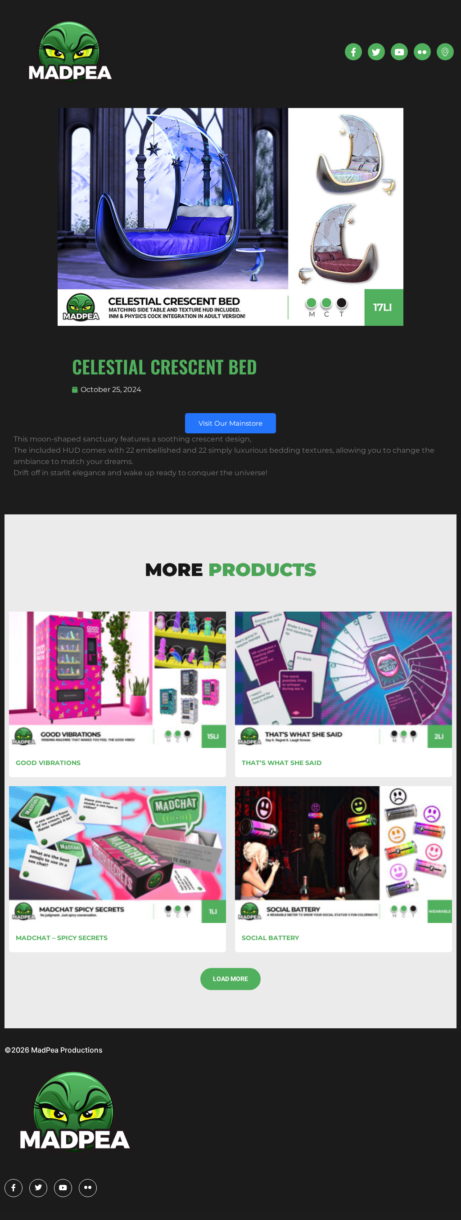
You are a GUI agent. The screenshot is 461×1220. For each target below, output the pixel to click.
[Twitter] (376, 51)
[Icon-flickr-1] (422, 51)
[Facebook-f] (353, 51)
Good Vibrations (48, 763)
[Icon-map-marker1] (445, 51)
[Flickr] (88, 1188)
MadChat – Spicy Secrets (62, 938)
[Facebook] (14, 1188)
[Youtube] (399, 51)
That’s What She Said (282, 763)
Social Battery (270, 938)
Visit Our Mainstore (230, 423)
